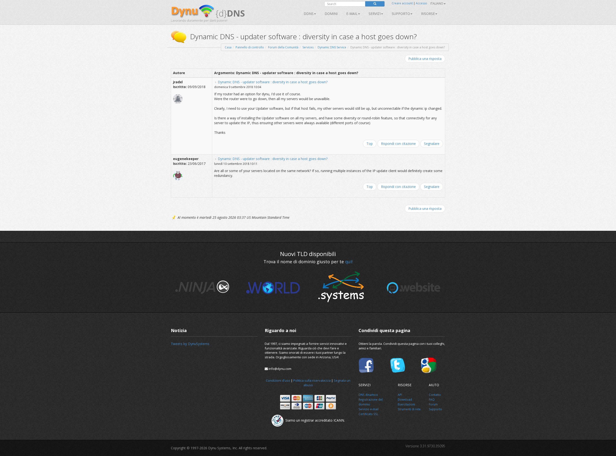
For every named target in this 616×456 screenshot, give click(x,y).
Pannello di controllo (250, 47)
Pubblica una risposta (425, 58)
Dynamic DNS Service (332, 47)
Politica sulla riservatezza (312, 380)
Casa (228, 47)
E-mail (352, 13)
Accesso (421, 3)
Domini (331, 13)
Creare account (402, 3)
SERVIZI (375, 13)
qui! (349, 261)
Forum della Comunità (283, 47)
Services (308, 47)
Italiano (436, 3)
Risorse (428, 13)
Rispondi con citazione (398, 143)
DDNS (309, 13)
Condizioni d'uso (278, 380)
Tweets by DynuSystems (190, 343)
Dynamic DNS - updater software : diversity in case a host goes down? (272, 82)
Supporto (401, 13)
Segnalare (431, 143)
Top (369, 143)
